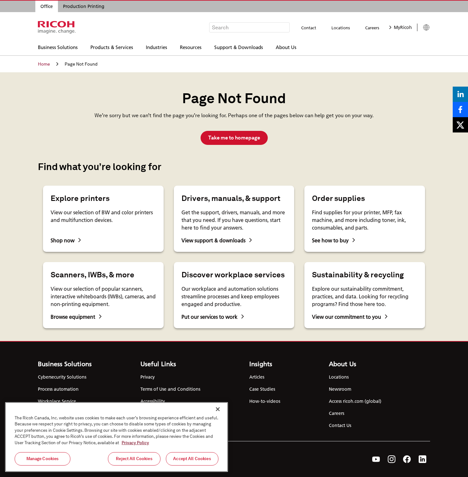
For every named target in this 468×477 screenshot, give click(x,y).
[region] (116, 437)
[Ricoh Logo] (57, 27)
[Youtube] (376, 459)
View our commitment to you (346, 316)
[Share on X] (460, 124)
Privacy (147, 377)
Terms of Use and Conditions (170, 389)
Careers (372, 27)
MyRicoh (403, 27)
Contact (308, 27)
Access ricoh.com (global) (355, 401)
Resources (191, 47)
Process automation (58, 389)
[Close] (218, 409)
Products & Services (111, 47)
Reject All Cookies (134, 458)
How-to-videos (264, 401)
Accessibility (152, 401)
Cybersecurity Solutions (62, 377)
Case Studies (262, 389)
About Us (286, 47)
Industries (156, 47)
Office (46, 6)
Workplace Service (57, 401)
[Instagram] (391, 459)
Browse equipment (73, 316)
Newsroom (340, 389)
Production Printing (83, 6)
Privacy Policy (135, 442)
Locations (340, 27)
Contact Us (340, 425)
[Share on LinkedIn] (460, 94)
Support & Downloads (238, 47)
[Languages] (423, 27)
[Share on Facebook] (460, 109)
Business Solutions (58, 47)
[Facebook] (407, 459)
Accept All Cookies (192, 458)
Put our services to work (209, 316)
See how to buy (330, 240)
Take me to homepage (234, 138)
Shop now (62, 240)
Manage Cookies (42, 458)
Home (44, 64)
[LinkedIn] (422, 459)
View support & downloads (213, 240)
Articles (256, 377)
